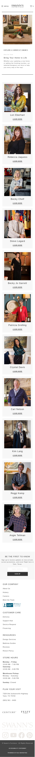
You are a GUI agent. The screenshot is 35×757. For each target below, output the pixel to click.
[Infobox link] (9, 713)
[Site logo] (17, 6)
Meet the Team (8, 600)
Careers (5, 596)
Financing (6, 628)
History (5, 592)
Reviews (5, 647)
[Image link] (17, 726)
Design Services (8, 639)
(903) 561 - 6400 (8, 700)
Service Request (8, 624)
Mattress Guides (8, 643)
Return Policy (7, 651)
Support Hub (7, 621)
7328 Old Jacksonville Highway (14, 693)
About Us (6, 588)
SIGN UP (17, 574)
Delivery (5, 617)
